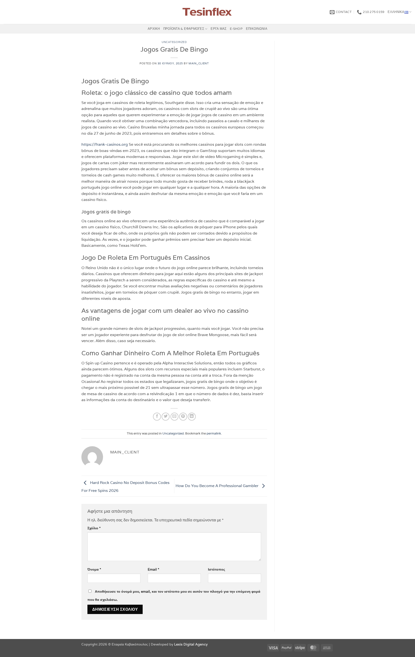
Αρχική (154, 29)
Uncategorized (174, 42)
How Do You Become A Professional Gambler (217, 485)
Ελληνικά (396, 12)
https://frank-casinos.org (104, 144)
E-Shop (236, 29)
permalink (214, 433)
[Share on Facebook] (157, 417)
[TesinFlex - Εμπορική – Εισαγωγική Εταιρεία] (207, 12)
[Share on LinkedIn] (192, 417)
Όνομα (94, 569)
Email (153, 569)
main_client (199, 63)
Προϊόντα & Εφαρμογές (183, 29)
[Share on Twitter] (166, 417)
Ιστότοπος (216, 569)
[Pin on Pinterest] (183, 417)
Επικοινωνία (256, 29)
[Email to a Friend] (174, 417)
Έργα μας (218, 29)
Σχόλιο (94, 528)
